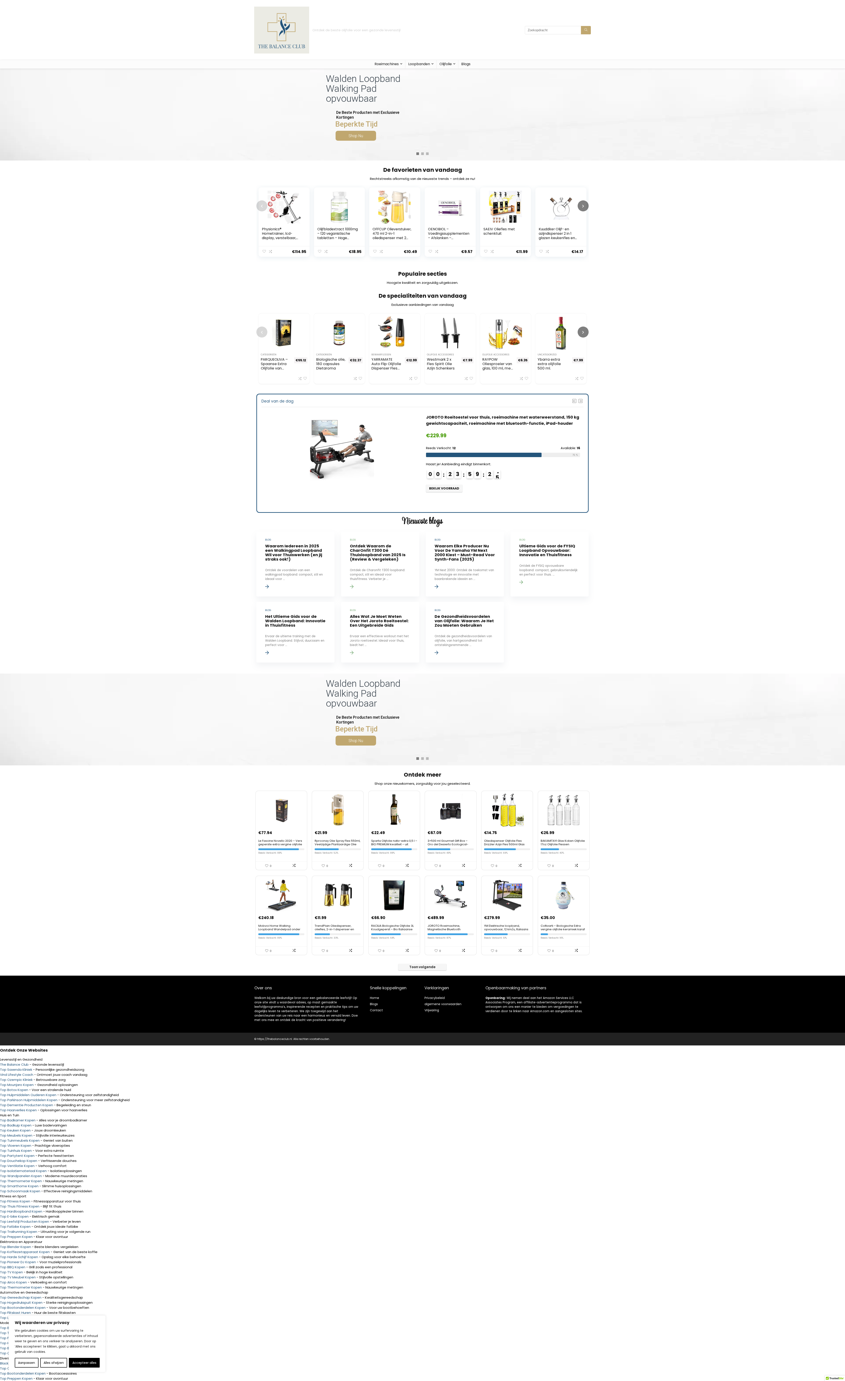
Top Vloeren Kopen (15, 1145)
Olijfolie (445, 63)
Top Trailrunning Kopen (18, 1231)
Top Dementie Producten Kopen (26, 1105)
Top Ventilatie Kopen (17, 1165)
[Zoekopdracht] (586, 30)
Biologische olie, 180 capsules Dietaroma (330, 364)
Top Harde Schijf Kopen (19, 1257)
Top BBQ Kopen (12, 1267)
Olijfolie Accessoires (440, 354)
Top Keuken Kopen (15, 1130)
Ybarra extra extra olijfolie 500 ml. (549, 364)
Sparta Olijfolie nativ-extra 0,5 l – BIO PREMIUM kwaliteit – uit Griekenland (394, 844)
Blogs (465, 63)
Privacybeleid (434, 998)
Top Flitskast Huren (15, 1312)
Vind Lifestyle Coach (16, 1074)
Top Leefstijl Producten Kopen (24, 1221)
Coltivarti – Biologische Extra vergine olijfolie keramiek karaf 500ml (563, 929)
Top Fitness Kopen (15, 1201)
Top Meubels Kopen (16, 1135)
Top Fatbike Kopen (15, 1226)
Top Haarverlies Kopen (18, 1110)
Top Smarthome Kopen (19, 1186)
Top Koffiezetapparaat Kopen (25, 1252)
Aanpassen (26, 1363)
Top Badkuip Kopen (15, 1125)
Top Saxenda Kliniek (16, 1069)
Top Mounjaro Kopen (17, 1084)
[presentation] (261, 205)
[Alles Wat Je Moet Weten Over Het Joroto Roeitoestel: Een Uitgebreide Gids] (380, 632)
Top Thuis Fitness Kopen (19, 1206)
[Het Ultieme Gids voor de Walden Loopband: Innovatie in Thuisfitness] (295, 632)
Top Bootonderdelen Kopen (23, 1307)
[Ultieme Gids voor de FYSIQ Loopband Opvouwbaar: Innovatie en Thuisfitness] (549, 564)
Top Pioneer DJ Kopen (18, 1262)
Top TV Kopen (11, 1272)
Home (374, 998)
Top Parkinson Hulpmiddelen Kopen (28, 1100)
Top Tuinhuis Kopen (16, 1150)
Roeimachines (387, 63)
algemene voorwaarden (442, 1004)
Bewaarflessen (381, 354)
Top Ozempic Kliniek (16, 1079)
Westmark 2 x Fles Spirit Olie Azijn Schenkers (441, 364)
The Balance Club (14, 1064)
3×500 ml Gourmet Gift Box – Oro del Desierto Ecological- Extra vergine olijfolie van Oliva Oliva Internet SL (449, 846)
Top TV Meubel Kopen (18, 1277)
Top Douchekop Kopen (18, 1160)
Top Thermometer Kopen (21, 1181)
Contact (376, 1010)
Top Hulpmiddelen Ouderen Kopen (28, 1095)
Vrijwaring (431, 1010)
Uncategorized (547, 354)
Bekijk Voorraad (444, 488)
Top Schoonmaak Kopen (20, 1191)
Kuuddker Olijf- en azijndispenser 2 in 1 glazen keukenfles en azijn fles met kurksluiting (557, 238)
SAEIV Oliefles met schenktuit (499, 231)
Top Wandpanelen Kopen (21, 1176)
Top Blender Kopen (15, 1246)
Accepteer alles (84, 1363)
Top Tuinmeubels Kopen (20, 1140)
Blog (373, 1004)
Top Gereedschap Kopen (20, 1297)
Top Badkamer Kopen (17, 1120)
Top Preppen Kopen (16, 1236)
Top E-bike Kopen (14, 1216)
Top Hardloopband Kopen (21, 1211)
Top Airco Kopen (13, 1282)
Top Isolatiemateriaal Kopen (23, 1171)
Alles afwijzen (54, 1363)
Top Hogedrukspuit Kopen (21, 1302)
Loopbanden (419, 63)
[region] (57, 1343)
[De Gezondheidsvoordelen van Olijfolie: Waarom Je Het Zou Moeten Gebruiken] (465, 632)
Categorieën (268, 354)
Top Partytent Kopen (17, 1155)
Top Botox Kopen (14, 1089)
